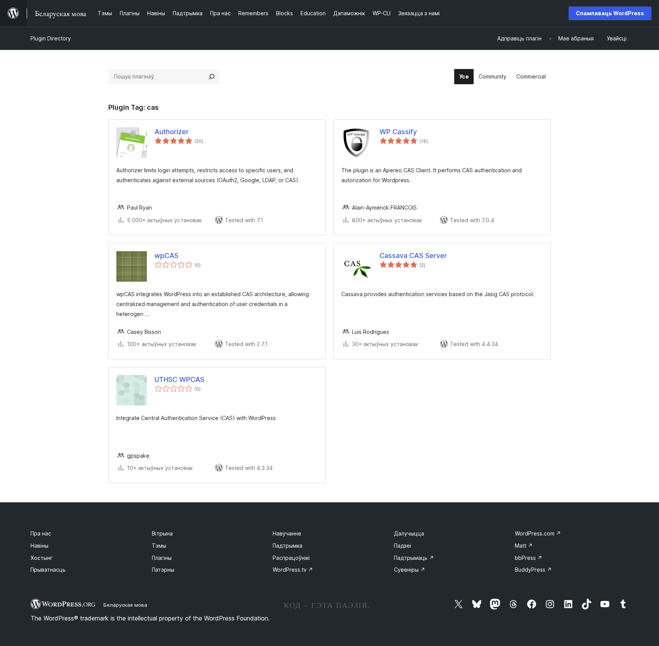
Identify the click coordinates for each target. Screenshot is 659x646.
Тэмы (159, 545)
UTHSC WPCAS (179, 379)
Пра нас (41, 533)
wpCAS (166, 256)
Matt (524, 545)
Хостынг (42, 558)
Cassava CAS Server (413, 256)
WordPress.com (538, 533)
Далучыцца (409, 533)
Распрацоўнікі (291, 558)
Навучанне (287, 533)
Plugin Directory (51, 38)
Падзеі (402, 545)
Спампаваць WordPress (610, 13)
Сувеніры (409, 569)
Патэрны (163, 569)
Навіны (39, 545)
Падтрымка (287, 545)
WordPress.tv (293, 569)
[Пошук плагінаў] (211, 76)
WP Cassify (398, 132)
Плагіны (162, 558)
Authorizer (171, 132)
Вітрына (162, 533)
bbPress (528, 558)
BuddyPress (533, 569)
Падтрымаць (414, 558)
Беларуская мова (125, 605)
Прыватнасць (48, 569)
